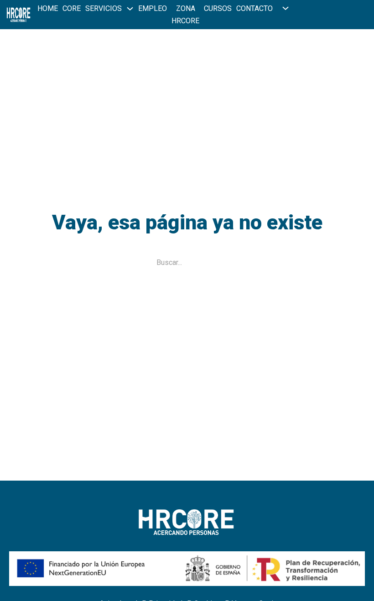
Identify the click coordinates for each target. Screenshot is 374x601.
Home (47, 8)
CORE (71, 8)
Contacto (254, 8)
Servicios (103, 8)
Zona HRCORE (185, 14)
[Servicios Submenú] (130, 8)
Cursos (218, 8)
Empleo (152, 8)
